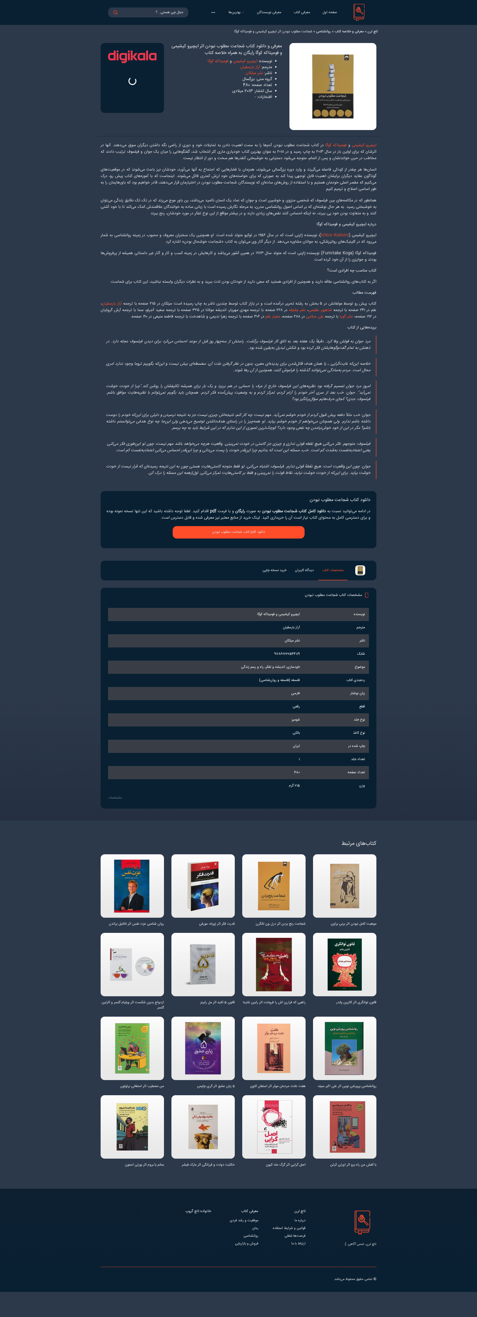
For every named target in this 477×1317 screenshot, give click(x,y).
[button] (213, 12)
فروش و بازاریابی (246, 1243)
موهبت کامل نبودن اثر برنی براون (353, 924)
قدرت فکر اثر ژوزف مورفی (217, 924)
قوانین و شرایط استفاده (289, 1228)
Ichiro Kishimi (335, 235)
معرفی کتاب (302, 12)
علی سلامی (315, 316)
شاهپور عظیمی (320, 310)
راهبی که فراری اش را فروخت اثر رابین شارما (274, 1002)
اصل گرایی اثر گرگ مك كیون (286, 1165)
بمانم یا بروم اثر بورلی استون (144, 1165)
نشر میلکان (254, 73)
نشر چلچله (297, 310)
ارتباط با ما (298, 1243)
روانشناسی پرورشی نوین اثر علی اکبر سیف (347, 1086)
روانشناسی (250, 1236)
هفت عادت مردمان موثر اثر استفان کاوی (278, 1086)
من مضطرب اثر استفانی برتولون (142, 1086)
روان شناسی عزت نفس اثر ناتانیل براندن (136, 924)
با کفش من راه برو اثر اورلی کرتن (353, 1165)
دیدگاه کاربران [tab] (304, 570)
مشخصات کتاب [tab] (333, 570)
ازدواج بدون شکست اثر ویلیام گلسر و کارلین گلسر (133, 1005)
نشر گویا (346, 316)
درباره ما (300, 1220)
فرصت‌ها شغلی (295, 1236)
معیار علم (273, 316)
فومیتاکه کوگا (218, 61)
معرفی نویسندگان (269, 12)
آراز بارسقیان (250, 67)
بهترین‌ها (234, 12)
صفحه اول (329, 12)
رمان (255, 1228)
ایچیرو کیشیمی (245, 61)
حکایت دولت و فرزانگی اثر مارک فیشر (208, 1165)
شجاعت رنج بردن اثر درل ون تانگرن (281, 924)
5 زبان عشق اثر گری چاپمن (216, 1086)
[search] (115, 12)
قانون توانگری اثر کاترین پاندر (356, 1002)
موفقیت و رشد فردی (244, 1220)
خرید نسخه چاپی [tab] (274, 570)
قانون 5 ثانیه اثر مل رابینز (217, 1002)
